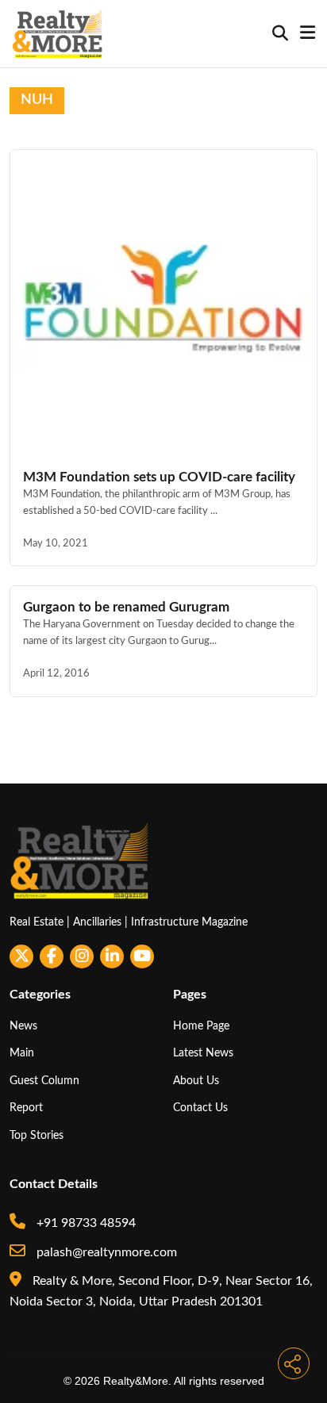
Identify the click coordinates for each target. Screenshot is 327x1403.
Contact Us (200, 1108)
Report (26, 1108)
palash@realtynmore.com (105, 1252)
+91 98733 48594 (84, 1223)
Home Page (201, 1026)
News (23, 1026)
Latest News (203, 1053)
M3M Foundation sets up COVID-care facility (159, 477)
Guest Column (44, 1081)
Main (22, 1053)
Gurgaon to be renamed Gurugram (126, 607)
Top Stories (36, 1135)
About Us (196, 1081)
